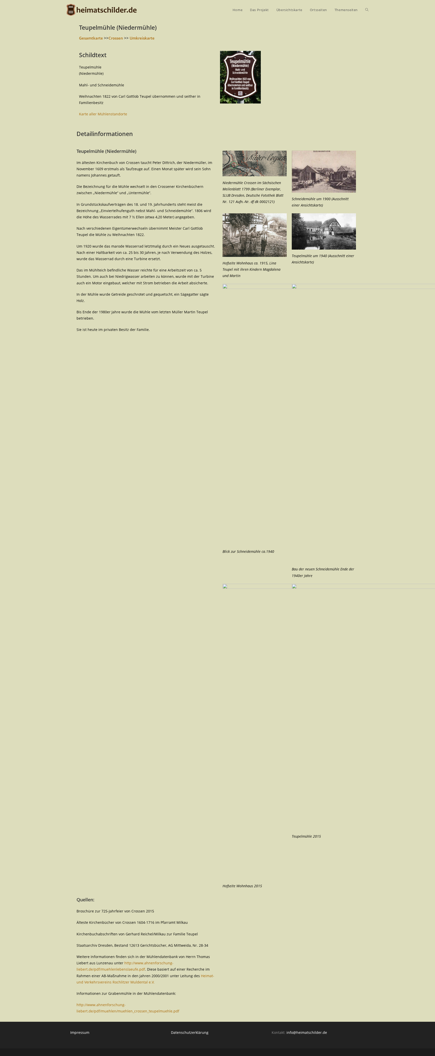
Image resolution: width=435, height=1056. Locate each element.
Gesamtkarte (91, 38)
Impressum (79, 1032)
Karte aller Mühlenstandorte (103, 114)
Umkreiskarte (142, 38)
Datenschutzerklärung (189, 1032)
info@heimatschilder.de (306, 1032)
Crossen (115, 38)
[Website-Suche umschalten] (366, 10)
